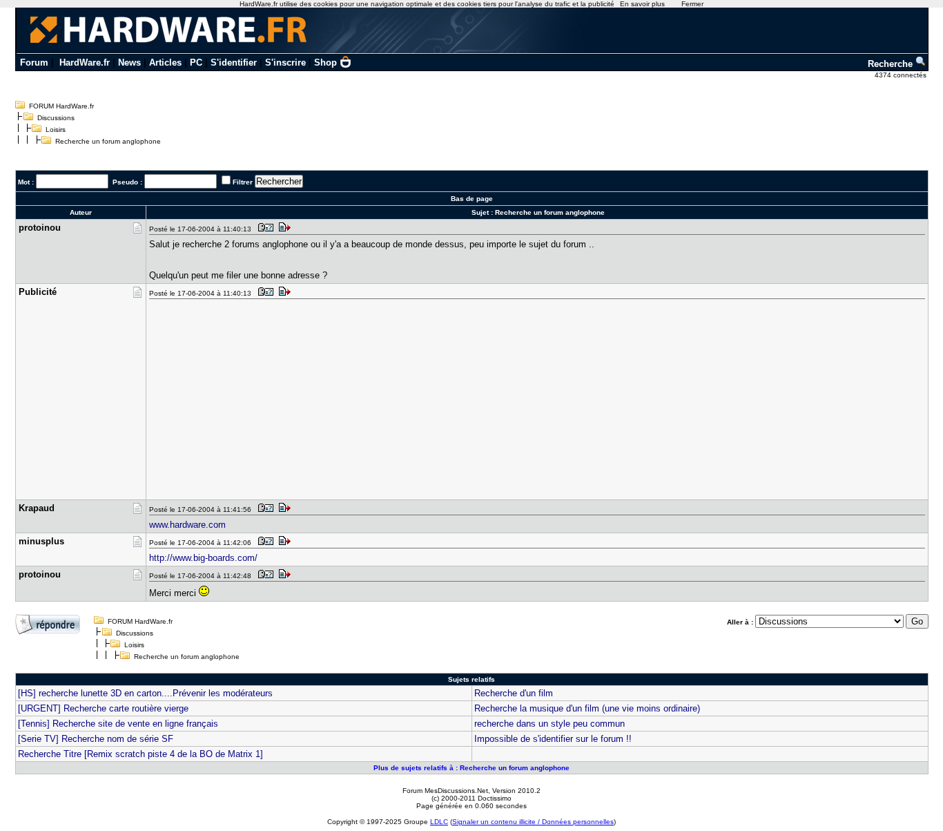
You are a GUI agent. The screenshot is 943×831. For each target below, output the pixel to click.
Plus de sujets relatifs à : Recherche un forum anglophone (471, 768)
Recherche (891, 64)
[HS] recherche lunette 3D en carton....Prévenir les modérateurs (145, 693)
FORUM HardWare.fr (61, 106)
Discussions (56, 118)
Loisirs (56, 129)
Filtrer (243, 182)
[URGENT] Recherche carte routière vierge (103, 708)
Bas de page (472, 198)
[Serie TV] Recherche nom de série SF (95, 739)
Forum (34, 62)
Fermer (692, 4)
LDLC (439, 821)
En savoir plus (642, 4)
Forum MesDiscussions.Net (445, 790)
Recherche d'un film (513, 693)
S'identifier (234, 62)
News (129, 62)
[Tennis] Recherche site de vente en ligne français (118, 723)
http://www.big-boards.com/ (203, 558)
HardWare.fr (84, 62)
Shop (325, 62)
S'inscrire (285, 62)
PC (196, 62)
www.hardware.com (187, 524)
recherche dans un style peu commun (549, 723)
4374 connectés (902, 75)
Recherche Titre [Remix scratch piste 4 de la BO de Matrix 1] (140, 754)
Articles (165, 62)
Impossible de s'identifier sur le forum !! (553, 739)
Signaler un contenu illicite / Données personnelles (533, 821)
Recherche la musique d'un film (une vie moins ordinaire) (587, 708)
